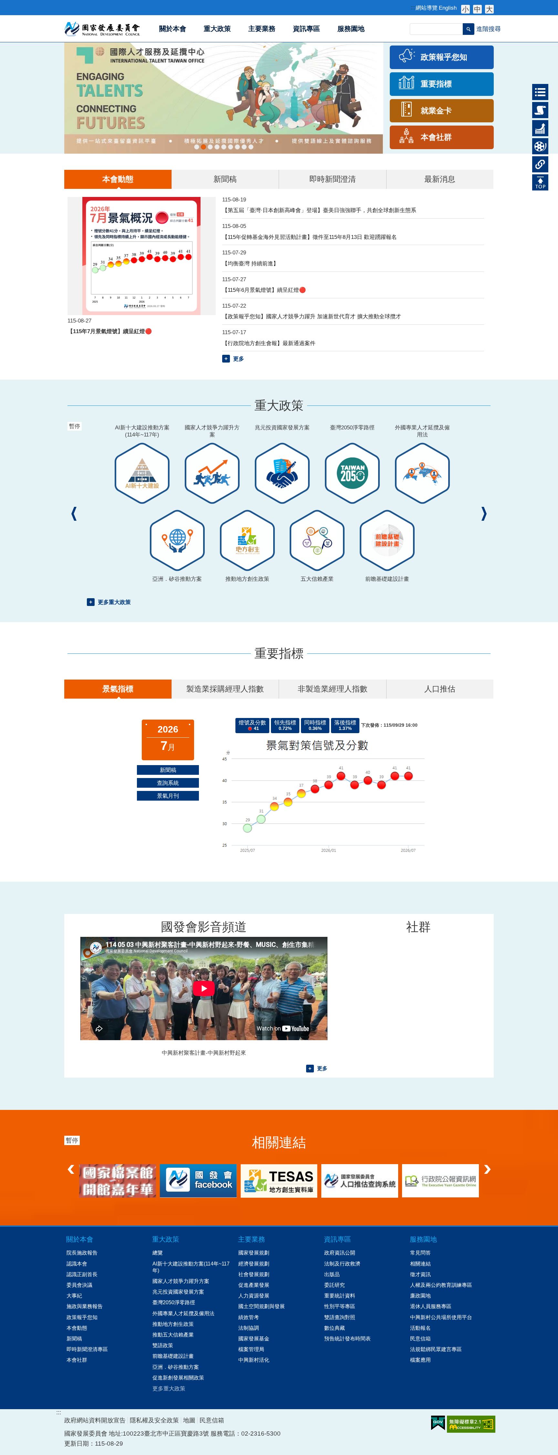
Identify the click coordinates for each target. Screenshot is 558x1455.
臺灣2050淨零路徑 (173, 1302)
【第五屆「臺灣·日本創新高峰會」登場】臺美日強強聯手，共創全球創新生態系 (319, 210)
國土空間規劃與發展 (261, 1306)
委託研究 (334, 1285)
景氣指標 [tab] (117, 688)
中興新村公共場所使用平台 (441, 1317)
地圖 (189, 1420)
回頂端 (537, 180)
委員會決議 (79, 1285)
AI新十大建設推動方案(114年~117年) (191, 1267)
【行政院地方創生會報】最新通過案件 (268, 343)
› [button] (484, 514)
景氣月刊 (168, 796)
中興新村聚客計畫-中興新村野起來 (204, 1053)
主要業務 (251, 1239)
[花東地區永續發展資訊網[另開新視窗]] (198, 1180)
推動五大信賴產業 (173, 1334)
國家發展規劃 (253, 1252)
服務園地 (423, 1239)
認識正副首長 (82, 1274)
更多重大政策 (114, 602)
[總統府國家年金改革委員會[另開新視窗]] (279, 1180)
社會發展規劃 (253, 1274)
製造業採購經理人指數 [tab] (225, 688)
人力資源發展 (253, 1295)
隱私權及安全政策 (154, 1420)
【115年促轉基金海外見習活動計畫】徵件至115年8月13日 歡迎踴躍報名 (309, 237)
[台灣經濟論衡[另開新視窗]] (117, 1181)
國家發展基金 (253, 1338)
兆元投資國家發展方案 (178, 1292)
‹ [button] (73, 514)
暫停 (75, 49)
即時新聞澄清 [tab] (332, 179)
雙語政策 (162, 1345)
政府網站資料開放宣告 (95, 1420)
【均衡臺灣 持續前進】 (250, 263)
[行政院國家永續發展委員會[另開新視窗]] (440, 1180)
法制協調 (248, 1328)
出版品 (332, 1274)
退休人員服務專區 (430, 1306)
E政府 (438, 1423)
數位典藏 (334, 1328)
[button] (468, 29)
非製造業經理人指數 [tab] (332, 688)
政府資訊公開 (339, 1252)
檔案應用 (420, 1360)
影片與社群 (537, 146)
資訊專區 (337, 1239)
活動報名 (420, 1328)
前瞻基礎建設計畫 (173, 1356)
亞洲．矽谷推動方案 (175, 1367)
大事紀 (74, 1295)
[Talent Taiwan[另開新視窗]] (223, 98)
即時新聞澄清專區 (87, 1349)
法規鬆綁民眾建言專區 (436, 1349)
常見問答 (420, 1252)
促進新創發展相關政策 (178, 1377)
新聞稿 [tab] (225, 179)
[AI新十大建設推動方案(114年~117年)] (196, 146)
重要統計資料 (339, 1295)
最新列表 (537, 89)
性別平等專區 (339, 1306)
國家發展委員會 (102, 28)
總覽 (157, 1252)
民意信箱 (420, 1338)
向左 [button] (70, 1167)
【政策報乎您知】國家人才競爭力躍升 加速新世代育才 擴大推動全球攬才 (311, 316)
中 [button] (477, 9)
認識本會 (77, 1263)
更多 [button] (238, 358)
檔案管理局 (251, 1349)
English (448, 8)
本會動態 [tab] (117, 179)
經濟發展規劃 (253, 1263)
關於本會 (79, 1239)
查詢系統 (168, 783)
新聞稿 (168, 770)
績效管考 (248, 1317)
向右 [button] (487, 1167)
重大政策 (537, 107)
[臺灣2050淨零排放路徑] (223, 146)
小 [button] (465, 9)
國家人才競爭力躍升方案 (180, 1281)
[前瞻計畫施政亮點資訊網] (250, 146)
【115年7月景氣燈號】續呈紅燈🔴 (109, 331)
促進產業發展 (253, 1285)
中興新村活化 (253, 1360)
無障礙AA (471, 1424)
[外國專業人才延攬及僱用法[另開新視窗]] (230, 146)
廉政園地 (420, 1295)
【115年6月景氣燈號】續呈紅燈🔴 (264, 290)
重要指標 (537, 125)
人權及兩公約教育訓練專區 (441, 1285)
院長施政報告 (82, 1252)
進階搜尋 (488, 29)
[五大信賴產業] (244, 146)
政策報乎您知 (82, 1317)
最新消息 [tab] (439, 179)
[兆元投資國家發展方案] (217, 146)
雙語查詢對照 (339, 1317)
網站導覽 (427, 8)
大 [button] (489, 9)
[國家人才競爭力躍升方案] (210, 146)
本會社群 (77, 1360)
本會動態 (77, 1328)
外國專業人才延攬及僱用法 (183, 1313)
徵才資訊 (420, 1274)
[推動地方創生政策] (237, 146)
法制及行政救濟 (342, 1263)
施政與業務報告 (85, 1306)
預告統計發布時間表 (347, 1338)
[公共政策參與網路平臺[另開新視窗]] (359, 1180)
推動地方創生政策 (173, 1324)
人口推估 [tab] (439, 688)
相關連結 (537, 162)
